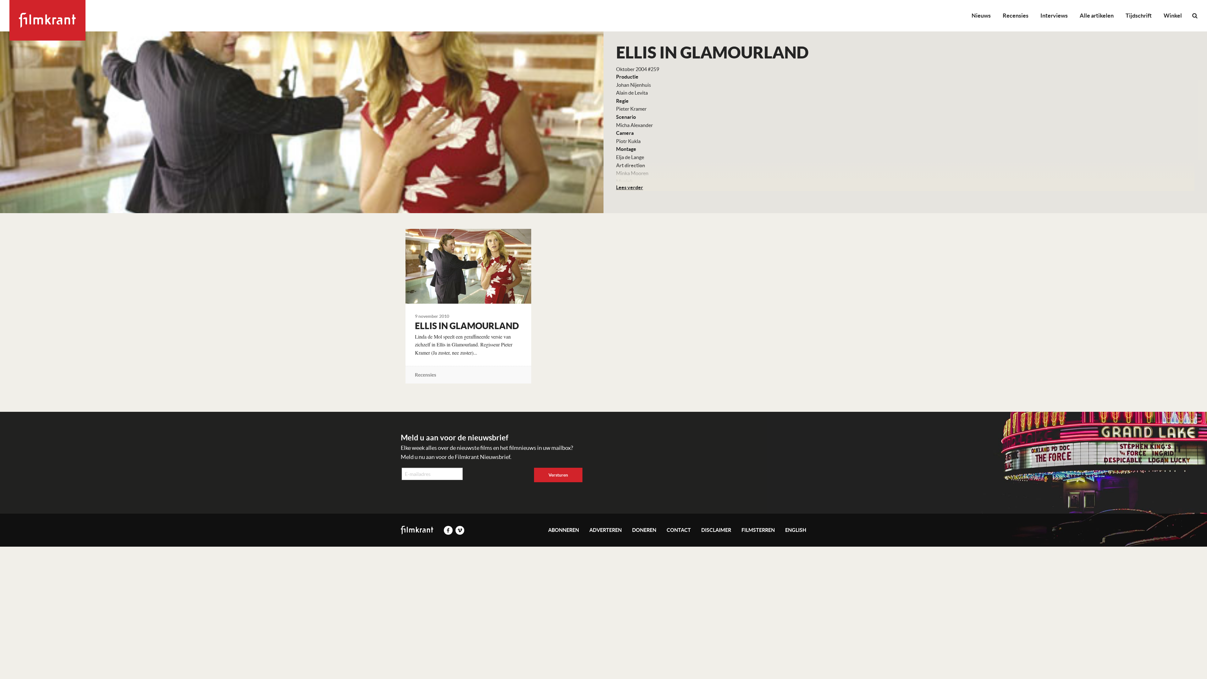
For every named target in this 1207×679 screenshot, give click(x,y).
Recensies (1015, 15)
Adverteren (605, 530)
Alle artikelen (1097, 15)
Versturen (558, 475)
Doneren (644, 530)
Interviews (1054, 15)
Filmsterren (758, 530)
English (795, 530)
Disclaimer (716, 530)
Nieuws (981, 15)
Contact (679, 530)
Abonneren (563, 530)
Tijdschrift (1139, 15)
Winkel (1173, 15)
